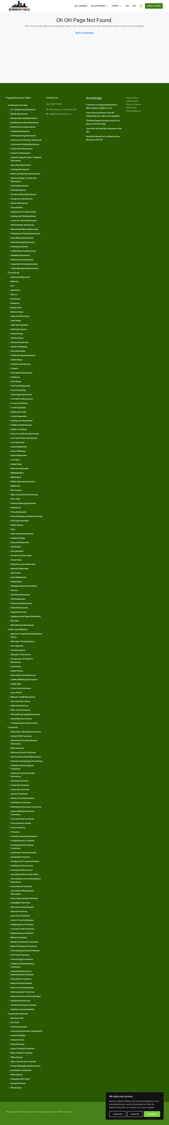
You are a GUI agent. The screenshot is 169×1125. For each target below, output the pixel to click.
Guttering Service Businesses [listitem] (23, 212)
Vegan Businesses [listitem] (19, 612)
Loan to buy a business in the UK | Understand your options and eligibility (103, 114)
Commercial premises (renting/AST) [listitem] (26, 1031)
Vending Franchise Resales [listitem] (22, 1009)
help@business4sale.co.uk (60, 114)
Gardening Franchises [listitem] (20, 857)
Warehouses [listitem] (16, 1088)
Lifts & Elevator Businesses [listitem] (22, 225)
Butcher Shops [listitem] (17, 312)
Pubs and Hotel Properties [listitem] (22, 534)
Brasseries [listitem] (15, 299)
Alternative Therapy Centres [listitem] (22, 641)
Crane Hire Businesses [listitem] (20, 153)
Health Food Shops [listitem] (19, 429)
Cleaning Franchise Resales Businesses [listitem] (23, 775)
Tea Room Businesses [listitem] (20, 595)
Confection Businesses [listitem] (21, 364)
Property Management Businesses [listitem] (26, 1066)
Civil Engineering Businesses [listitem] (23, 136)
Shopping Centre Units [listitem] (20, 1079)
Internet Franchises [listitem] (19, 911)
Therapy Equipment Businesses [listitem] (24, 723)
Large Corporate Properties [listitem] (23, 1048)
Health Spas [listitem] (16, 684)
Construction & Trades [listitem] (17, 105)
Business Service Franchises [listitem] (23, 752)
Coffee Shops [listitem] (16, 360)
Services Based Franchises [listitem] (22, 992)
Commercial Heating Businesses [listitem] (25, 144)
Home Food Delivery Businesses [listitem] (25, 434)
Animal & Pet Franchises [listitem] (21, 736)
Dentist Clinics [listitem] (17, 671)
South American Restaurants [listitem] (23, 564)
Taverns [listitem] (14, 590)
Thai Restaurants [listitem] (18, 599)
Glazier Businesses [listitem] (19, 203)
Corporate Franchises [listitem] (20, 789)
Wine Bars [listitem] (15, 621)
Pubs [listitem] (13, 529)
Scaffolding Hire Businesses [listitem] (23, 251)
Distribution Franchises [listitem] (21, 802)
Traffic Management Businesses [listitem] (25, 268)
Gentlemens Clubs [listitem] (18, 412)
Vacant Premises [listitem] (18, 1083)
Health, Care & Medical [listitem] (17, 629)
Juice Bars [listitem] (15, 460)
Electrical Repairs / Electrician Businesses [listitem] (24, 179)
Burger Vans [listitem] (16, 307)
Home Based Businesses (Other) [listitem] (25, 874)
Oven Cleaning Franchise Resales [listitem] (25, 951)
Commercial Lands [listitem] (19, 1027)
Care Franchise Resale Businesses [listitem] (26, 757)
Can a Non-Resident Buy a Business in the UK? (104, 130)
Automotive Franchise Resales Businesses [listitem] (24, 742)
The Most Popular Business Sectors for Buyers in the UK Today (103, 122)
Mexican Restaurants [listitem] (20, 468)
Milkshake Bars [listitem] (17, 473)
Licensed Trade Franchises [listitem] (22, 929)
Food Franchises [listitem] (18, 828)
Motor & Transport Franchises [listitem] (24, 946)
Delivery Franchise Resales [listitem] (22, 798)
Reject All (135, 1114)
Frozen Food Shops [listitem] (19, 403)
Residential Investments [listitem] (21, 1070)
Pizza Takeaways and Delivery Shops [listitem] (26, 516)
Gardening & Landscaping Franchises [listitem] (22, 846)
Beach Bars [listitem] (16, 290)
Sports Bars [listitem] (16, 573)
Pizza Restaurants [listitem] (18, 512)
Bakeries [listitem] (14, 281)
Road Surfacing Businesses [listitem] (23, 242)
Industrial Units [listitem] (17, 1040)
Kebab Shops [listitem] (16, 464)
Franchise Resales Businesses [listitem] (24, 836)
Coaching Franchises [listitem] (20, 785)
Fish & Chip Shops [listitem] (18, 390)
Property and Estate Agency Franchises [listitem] (22, 965)
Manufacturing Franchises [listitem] (22, 933)
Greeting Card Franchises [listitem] (22, 866)
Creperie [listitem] (14, 368)
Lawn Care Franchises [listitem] (20, 916)
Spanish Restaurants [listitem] (20, 569)
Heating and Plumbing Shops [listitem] (23, 216)
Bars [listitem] (13, 286)
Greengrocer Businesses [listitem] (22, 421)
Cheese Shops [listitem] (17, 334)
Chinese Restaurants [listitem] (20, 342)
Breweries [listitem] (15, 303)
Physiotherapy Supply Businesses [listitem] (25, 714)
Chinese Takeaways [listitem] (19, 347)
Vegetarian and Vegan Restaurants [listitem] (26, 616)
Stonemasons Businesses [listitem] (22, 260)
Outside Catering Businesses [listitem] (23, 503)
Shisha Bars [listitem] (16, 547)
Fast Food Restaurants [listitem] (20, 386)
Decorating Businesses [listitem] (21, 165)
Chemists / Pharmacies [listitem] (21, 654)
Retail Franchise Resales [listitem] (21, 983)
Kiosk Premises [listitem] (17, 1044)
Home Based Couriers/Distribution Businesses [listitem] (26, 880)
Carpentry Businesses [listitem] (20, 131)
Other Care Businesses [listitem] (20, 710)
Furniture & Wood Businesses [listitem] (23, 194)
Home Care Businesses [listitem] (21, 688)
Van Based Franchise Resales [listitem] (23, 1005)
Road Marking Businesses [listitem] (22, 238)
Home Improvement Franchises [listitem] (24, 898)
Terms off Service (133, 104)
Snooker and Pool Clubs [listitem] (21, 555)
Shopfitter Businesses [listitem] (20, 255)
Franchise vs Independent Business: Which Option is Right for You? (101, 106)
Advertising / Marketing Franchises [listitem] (26, 732)
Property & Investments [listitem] (18, 1014)
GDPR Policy (131, 108)
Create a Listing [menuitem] (154, 6)
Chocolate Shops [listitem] (18, 351)
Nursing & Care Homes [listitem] (20, 701)
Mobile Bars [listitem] (16, 477)
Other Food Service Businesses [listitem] (24, 495)
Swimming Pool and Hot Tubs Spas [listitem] (26, 996)
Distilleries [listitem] (15, 377)
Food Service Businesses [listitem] (22, 399)
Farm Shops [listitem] (16, 381)
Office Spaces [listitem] (17, 1057)
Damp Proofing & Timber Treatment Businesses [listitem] (26, 159)
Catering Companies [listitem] (19, 325)
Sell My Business (98, 6)
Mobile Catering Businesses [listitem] (23, 482)
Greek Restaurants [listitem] (19, 416)
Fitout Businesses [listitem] (18, 190)
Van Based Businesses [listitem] (20, 1001)
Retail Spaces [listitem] (16, 1075)
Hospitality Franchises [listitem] (20, 903)
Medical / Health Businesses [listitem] (23, 697)
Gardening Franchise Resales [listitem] (23, 853)
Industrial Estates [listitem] (18, 1035)
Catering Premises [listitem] (19, 329)
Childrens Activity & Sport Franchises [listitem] (27, 761)
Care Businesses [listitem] (18, 650)
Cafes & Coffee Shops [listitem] (20, 316)
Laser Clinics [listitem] (16, 693)
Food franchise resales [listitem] (21, 823)
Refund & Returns (133, 111)
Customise (117, 1114)
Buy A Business (81, 6)
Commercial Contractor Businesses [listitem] (26, 140)
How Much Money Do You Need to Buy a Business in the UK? (103, 138)
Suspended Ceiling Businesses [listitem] (24, 264)
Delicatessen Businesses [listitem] (21, 373)
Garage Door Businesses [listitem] (21, 199)
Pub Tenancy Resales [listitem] (20, 521)
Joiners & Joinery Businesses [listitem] (24, 220)
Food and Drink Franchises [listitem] (22, 819)
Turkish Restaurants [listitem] (19, 608)
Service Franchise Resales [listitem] (22, 988)
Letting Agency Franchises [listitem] (22, 924)
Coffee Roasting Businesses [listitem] (23, 355)
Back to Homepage (84, 33)
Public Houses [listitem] (17, 525)
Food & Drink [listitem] (13, 273)
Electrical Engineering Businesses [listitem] (25, 174)
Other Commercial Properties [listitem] (23, 1062)
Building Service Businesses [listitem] (23, 127)
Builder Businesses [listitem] (19, 114)
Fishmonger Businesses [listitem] (21, 394)
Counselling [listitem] (16, 666)
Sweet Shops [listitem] (16, 582)
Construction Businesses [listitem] (21, 149)
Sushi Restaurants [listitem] (18, 577)
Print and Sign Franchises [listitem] (22, 959)
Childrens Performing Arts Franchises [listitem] (22, 767)
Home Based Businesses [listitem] (21, 870)
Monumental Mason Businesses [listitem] (24, 229)
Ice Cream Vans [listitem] (17, 442)
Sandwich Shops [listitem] (18, 538)
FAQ (127, 6)
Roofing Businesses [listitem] (19, 247)
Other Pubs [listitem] (15, 499)
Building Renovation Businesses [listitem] (25, 123)
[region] (135, 1106)
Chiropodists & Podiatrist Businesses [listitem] (22, 660)
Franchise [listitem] (15, 832)
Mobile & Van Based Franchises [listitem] (24, 942)
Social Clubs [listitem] (16, 560)
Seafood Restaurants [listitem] (20, 542)
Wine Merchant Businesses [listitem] (22, 625)
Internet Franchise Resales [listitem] (22, 907)
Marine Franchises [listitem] (19, 937)
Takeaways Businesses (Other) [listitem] (24, 586)
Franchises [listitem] (13, 727)
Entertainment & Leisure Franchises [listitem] (26, 807)
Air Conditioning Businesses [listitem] (23, 109)
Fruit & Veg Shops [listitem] (18, 408)
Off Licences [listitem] (16, 490)
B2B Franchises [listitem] (17, 748)
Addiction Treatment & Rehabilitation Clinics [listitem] (26, 635)
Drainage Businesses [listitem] (20, 169)
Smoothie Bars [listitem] (17, 551)
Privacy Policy (132, 98)
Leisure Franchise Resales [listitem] (22, 920)
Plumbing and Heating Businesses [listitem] (25, 234)
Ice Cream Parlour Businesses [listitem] (24, 438)
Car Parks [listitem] (15, 1022)
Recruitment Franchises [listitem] (21, 979)
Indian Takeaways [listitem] (18, 451)
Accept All (152, 1114)
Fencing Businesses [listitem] (19, 186)
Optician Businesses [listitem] (19, 706)
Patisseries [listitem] (16, 508)
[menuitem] (141, 6)
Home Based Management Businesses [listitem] (22, 892)
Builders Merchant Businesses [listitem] (24, 118)
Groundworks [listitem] (17, 207)
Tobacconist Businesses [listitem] (21, 603)
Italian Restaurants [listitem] (19, 455)
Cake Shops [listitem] (16, 321)
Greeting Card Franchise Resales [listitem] (25, 861)
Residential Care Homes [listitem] (21, 719)
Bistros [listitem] (14, 294)
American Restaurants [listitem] (20, 277)
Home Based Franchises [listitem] (21, 886)
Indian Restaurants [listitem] (19, 447)
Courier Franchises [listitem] (19, 794)
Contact (115, 6)
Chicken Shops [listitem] (17, 338)
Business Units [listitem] (17, 1018)
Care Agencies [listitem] (17, 646)
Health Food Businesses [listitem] (21, 425)
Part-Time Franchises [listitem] (20, 955)
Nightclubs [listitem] (15, 486)
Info (134, 6)
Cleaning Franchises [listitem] (20, 781)
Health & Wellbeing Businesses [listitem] (24, 680)
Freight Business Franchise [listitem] (22, 841)
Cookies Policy (132, 101)
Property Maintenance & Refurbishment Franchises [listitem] (22, 973)
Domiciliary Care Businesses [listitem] (23, 675)
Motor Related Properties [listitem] (22, 1053)
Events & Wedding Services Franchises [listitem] (22, 813)
